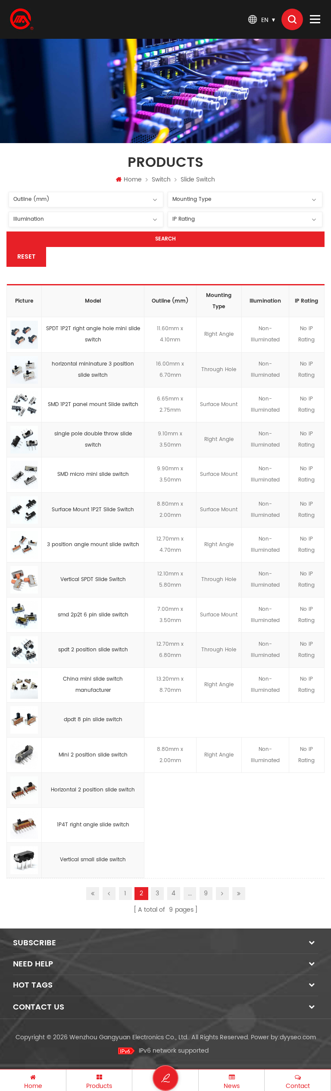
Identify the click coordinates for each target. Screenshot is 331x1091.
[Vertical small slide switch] (24, 860)
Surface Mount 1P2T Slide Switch (93, 510)
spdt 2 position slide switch (93, 650)
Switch (161, 179)
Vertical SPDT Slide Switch (93, 579)
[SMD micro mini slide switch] (24, 475)
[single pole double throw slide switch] (24, 440)
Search (165, 239)
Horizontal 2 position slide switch (93, 790)
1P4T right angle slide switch (93, 825)
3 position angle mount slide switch (93, 545)
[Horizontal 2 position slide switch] (24, 790)
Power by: (283, 1037)
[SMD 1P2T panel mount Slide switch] (24, 404)
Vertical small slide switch (93, 860)
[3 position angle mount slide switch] (24, 545)
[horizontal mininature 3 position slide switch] (24, 370)
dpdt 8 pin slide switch (93, 720)
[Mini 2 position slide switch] (24, 755)
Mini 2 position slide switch (93, 755)
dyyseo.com (298, 1037)
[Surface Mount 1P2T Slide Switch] (24, 510)
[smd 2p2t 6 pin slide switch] (24, 615)
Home (133, 179)
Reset (26, 257)
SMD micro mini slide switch (93, 474)
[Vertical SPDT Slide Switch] (24, 580)
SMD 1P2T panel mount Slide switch (93, 404)
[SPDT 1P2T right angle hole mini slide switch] (24, 335)
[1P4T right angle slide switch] (24, 825)
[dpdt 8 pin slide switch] (24, 720)
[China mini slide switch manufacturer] (24, 685)
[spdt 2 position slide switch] (24, 650)
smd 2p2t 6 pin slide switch (93, 615)
